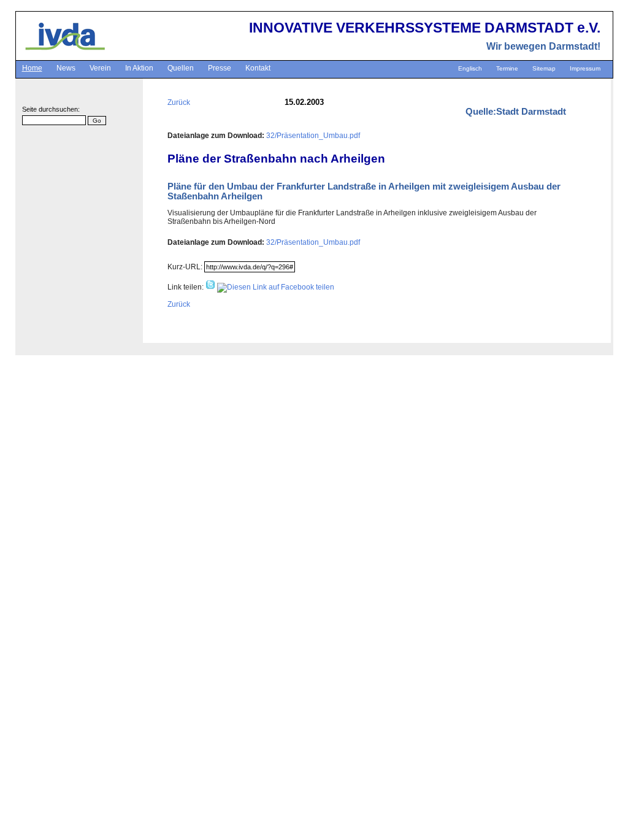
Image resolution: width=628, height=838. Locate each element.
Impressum (585, 68)
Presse (219, 68)
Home (32, 68)
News (65, 68)
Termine (507, 68)
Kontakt (257, 68)
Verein (100, 68)
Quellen (180, 68)
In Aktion (139, 68)
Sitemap (544, 68)
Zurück (178, 102)
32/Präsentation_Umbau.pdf (313, 135)
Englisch (470, 68)
